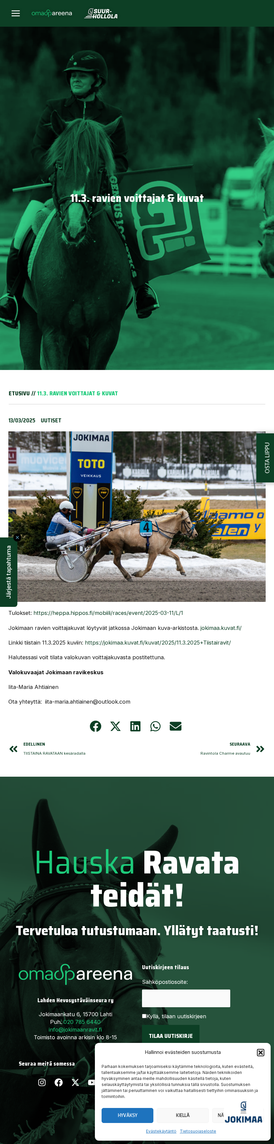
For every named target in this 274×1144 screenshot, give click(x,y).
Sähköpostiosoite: (165, 982)
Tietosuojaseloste (198, 1131)
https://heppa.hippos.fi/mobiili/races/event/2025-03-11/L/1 (108, 613)
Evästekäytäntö (161, 1131)
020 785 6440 (82, 1022)
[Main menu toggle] (16, 13)
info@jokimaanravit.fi (75, 1029)
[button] (260, 1052)
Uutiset (51, 420)
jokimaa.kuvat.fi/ (221, 628)
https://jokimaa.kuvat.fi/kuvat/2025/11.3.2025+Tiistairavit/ (158, 642)
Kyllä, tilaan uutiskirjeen (176, 1016)
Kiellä (183, 1115)
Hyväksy (127, 1115)
